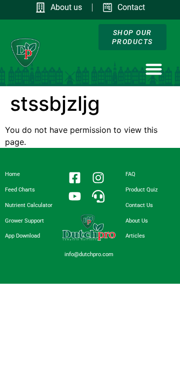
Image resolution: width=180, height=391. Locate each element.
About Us (137, 221)
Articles (135, 236)
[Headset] (98, 196)
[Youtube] (75, 196)
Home (12, 174)
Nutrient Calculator (28, 205)
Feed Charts (20, 189)
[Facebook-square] (75, 177)
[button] (153, 69)
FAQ (131, 174)
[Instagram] (98, 177)
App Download (22, 236)
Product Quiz (142, 189)
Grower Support (24, 221)
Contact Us (139, 205)
